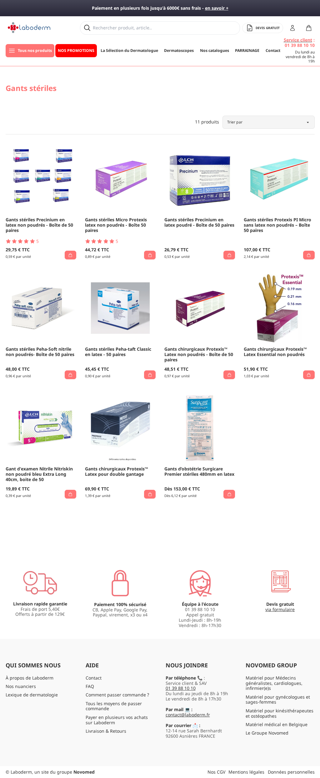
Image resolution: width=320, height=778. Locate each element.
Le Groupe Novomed (267, 733)
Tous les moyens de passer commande (114, 706)
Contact (94, 678)
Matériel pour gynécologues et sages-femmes (278, 699)
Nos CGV (216, 772)
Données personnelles (291, 772)
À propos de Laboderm (29, 678)
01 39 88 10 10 (181, 688)
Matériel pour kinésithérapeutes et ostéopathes (279, 713)
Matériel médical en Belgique (277, 724)
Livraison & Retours (106, 731)
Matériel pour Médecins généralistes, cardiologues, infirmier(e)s (274, 683)
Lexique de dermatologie (32, 695)
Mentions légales (246, 772)
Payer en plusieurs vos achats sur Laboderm (117, 719)
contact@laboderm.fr (188, 715)
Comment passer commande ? (117, 695)
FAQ (90, 686)
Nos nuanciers (21, 686)
